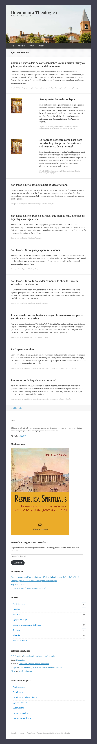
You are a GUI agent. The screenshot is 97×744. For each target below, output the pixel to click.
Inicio (13, 46)
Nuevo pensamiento (22, 718)
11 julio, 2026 (15, 88)
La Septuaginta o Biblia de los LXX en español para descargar (34, 581)
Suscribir (18, 563)
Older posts (16, 408)
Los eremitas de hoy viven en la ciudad (33, 380)
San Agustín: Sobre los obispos (57, 99)
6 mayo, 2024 (15, 238)
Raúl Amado (15, 656)
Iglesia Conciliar (20, 620)
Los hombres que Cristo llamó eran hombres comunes (41, 667)
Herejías (16, 609)
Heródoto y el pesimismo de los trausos (34, 664)
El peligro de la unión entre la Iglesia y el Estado (29, 588)
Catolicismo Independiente (50, 88)
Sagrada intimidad (18, 584)
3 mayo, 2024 (15, 303)
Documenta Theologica (34, 13)
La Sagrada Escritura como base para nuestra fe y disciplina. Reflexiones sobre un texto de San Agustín (60, 143)
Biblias (63, 171)
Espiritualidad (19, 604)
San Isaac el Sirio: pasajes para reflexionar (35, 250)
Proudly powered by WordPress (23, 733)
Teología (76, 88)
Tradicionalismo (20, 640)
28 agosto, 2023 (16, 337)
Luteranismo (18, 708)
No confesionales (20, 713)
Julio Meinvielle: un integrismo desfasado (39, 656)
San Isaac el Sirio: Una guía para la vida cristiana (39, 184)
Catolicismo (36, 88)
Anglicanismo (26, 88)
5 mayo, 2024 (15, 269)
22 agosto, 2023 (16, 399)
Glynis (13, 671)
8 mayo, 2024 (15, 204)
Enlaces (41, 46)
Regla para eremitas (22, 349)
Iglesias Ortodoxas (66, 88)
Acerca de (21, 46)
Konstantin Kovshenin (61, 733)
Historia (16, 614)
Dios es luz (20, 660)
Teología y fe (51, 173)
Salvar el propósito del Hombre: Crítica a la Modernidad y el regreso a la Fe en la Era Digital (45, 577)
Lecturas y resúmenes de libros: (27, 625)
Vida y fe (72, 128)
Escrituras (31, 46)
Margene (14, 667)
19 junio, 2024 (44, 171)
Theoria (44, 204)
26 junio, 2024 (44, 126)
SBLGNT (23, 436)
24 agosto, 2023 (16, 368)
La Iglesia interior (25, 671)
